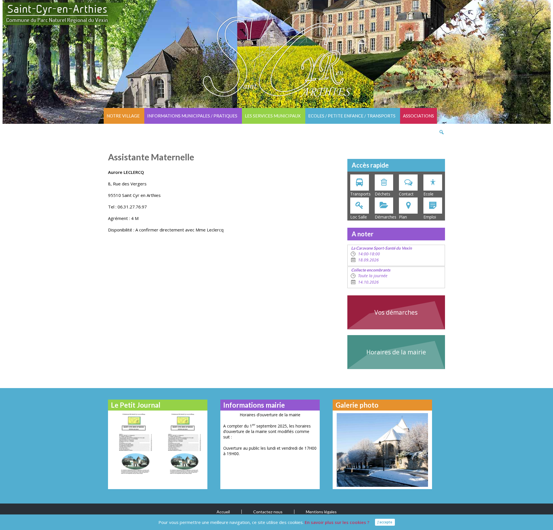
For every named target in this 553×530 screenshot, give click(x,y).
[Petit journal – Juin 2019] (182, 443)
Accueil (223, 512)
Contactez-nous (268, 512)
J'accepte (385, 522)
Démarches (385, 217)
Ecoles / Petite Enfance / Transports (351, 115)
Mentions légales (321, 512)
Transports (360, 194)
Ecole (428, 194)
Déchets (382, 194)
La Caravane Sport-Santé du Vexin (381, 248)
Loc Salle (358, 217)
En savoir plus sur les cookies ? (337, 522)
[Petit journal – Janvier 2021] (133, 443)
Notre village (123, 115)
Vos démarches (396, 312)
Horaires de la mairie (396, 352)
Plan (403, 217)
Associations (418, 115)
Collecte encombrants (370, 269)
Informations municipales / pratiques (192, 115)
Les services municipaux (273, 115)
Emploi (429, 217)
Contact (406, 194)
